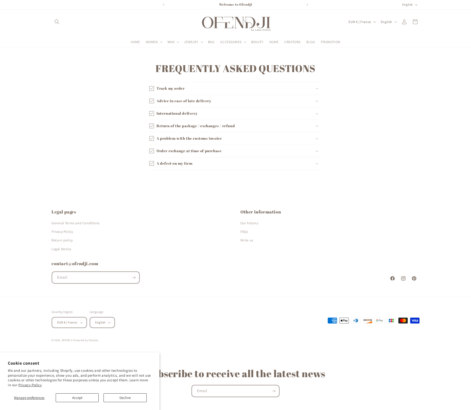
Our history (249, 223)
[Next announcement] (307, 4)
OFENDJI (67, 340)
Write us (246, 240)
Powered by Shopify (85, 340)
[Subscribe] (133, 277)
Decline (125, 397)
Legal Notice (61, 249)
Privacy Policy (30, 385)
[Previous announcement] (163, 4)
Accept (77, 397)
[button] (57, 21)
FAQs (244, 231)
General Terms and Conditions (76, 223)
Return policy (62, 240)
